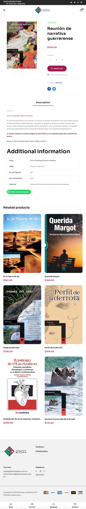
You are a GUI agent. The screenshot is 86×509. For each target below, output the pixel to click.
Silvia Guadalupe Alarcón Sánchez (43, 160)
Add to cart (58, 68)
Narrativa (58, 83)
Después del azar (11, 347)
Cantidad (50, 55)
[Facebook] (71, 2)
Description (43, 102)
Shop (11, 507)
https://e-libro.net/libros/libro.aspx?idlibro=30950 (26, 141)
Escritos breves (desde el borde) (60, 419)
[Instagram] (78, 2)
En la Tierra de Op (11, 276)
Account (32, 507)
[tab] (43, 103)
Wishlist (75, 507)
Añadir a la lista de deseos (59, 75)
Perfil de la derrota (53, 347)
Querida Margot (52, 276)
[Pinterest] (81, 2)
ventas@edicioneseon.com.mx (15, 471)
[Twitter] (74, 2)
